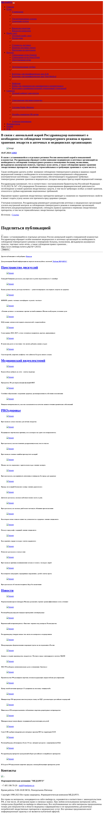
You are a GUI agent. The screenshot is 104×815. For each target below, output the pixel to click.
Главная (10, 7)
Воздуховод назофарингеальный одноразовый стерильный (39, 88)
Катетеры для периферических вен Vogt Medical (34, 76)
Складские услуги (20, 21)
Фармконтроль (13, 124)
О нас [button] (9, 9)
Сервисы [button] (10, 91)
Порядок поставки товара (24, 47)
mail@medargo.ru (26, 785)
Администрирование (21, 121)
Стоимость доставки (21, 45)
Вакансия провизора (21, 31)
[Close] (2, 235)
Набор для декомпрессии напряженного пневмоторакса (37, 86)
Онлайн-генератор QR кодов (25, 114)
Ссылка (15, 215)
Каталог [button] (10, 52)
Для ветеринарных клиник (24, 19)
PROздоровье (11, 410)
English (9, 126)
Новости (29, 256)
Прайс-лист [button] (11, 33)
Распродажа (17, 38)
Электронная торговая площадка (27, 100)
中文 (8, 129)
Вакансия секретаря (21, 28)
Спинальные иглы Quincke (24, 55)
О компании (17, 12)
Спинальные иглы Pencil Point (26, 57)
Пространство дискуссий (19, 267)
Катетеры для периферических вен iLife (30, 74)
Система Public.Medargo (23, 107)
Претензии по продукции (24, 50)
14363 (14, 153)
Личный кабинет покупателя (25, 93)
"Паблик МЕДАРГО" (59, 261)
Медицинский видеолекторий (23, 360)
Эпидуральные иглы (21, 60)
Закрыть (5, 249)
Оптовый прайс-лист (21, 35)
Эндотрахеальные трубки (23, 67)
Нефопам (16, 83)
